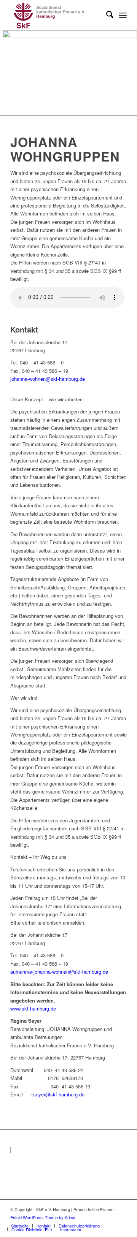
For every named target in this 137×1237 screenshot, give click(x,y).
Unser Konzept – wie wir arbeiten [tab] (46, 399)
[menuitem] (106, 15)
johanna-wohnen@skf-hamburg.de (47, 378)
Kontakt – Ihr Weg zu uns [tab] (38, 856)
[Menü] (123, 15)
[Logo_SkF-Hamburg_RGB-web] (57, 15)
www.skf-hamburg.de (33, 1008)
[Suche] (106, 15)
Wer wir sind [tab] (23, 697)
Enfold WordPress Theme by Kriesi (42, 1217)
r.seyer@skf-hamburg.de (57, 1094)
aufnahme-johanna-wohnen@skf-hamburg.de (59, 971)
